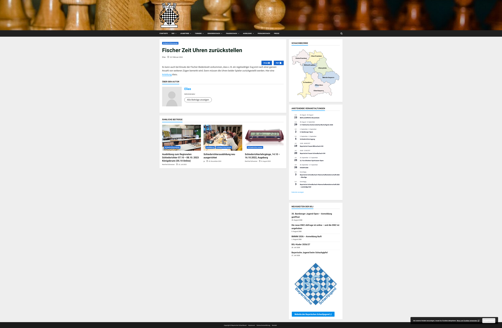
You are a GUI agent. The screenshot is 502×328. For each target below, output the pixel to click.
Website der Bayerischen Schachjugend (312, 314)
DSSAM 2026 (304, 168)
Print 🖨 (267, 63)
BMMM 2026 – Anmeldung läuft (307, 236)
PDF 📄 (279, 63)
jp (204, 161)
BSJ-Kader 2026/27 (301, 244)
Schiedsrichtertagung (307, 139)
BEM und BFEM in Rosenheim (309, 118)
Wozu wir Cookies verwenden (467, 321)
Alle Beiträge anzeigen (198, 99)
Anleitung (167, 74)
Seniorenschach (213, 33)
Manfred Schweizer (168, 164)
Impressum (251, 325)
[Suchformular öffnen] (342, 33)
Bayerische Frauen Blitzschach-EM (311, 146)
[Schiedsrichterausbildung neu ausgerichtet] (223, 138)
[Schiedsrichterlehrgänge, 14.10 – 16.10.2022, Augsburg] (264, 138)
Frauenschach (231, 33)
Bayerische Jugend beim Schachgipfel (310, 252)
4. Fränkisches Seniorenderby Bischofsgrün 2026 (316, 125)
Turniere (198, 33)
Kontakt (274, 325)
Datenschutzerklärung (263, 325)
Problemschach (264, 33)
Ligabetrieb (184, 33)
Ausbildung (247, 33)
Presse (276, 33)
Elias (164, 57)
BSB (173, 33)
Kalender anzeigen (298, 192)
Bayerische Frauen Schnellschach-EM (312, 153)
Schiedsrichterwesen (170, 43)
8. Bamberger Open (306, 132)
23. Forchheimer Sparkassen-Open (312, 160)
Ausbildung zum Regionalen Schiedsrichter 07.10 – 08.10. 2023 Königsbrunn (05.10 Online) (180, 157)
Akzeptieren (488, 320)
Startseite (163, 33)
